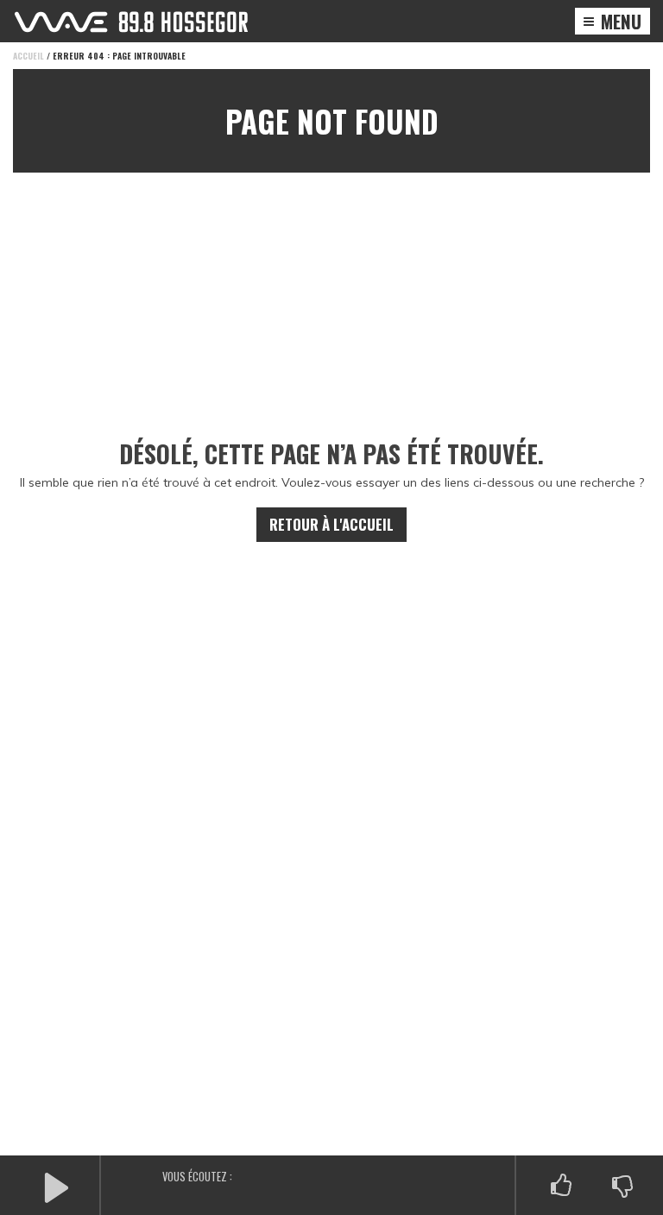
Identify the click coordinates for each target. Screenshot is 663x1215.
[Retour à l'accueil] (131, 22)
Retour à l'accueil (331, 524)
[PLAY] (56, 1185)
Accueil (28, 55)
